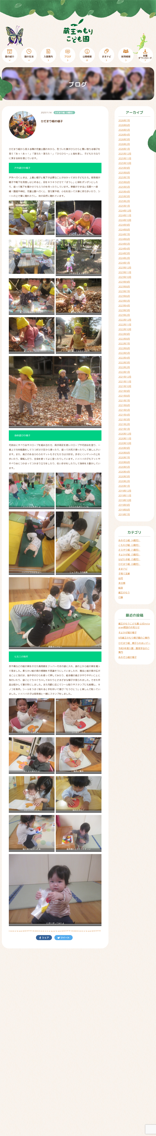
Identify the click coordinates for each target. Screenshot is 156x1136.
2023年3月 (124, 310)
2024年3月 (124, 253)
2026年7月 (124, 120)
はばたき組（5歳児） (129, 559)
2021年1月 (124, 429)
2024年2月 (124, 258)
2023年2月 (124, 315)
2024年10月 (124, 220)
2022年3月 (124, 362)
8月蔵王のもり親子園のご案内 (133, 637)
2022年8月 (124, 338)
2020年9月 (124, 448)
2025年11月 (124, 158)
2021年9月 (124, 391)
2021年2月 (124, 424)
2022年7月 (124, 343)
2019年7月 (124, 514)
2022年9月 (124, 334)
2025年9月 (124, 168)
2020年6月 (124, 462)
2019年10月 (124, 500)
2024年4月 (124, 248)
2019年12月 (124, 490)
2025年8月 (124, 172)
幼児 (120, 578)
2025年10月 (124, 163)
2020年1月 (124, 486)
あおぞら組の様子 (127, 657)
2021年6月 (124, 405)
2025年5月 (124, 187)
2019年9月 (124, 505)
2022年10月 (124, 329)
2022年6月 (124, 348)
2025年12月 (124, 153)
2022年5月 (124, 353)
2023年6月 (124, 296)
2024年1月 (124, 262)
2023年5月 (124, 300)
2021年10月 (124, 386)
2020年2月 (124, 481)
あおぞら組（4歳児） (129, 540)
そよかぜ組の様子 (127, 632)
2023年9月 (124, 281)
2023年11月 (124, 272)
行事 (120, 597)
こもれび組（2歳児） (129, 545)
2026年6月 (124, 125)
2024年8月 (124, 229)
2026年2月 (124, 144)
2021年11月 (124, 381)
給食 (120, 587)
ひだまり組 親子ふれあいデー (134, 643)
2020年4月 (124, 471)
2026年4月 (124, 134)
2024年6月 (124, 239)
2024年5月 (124, 243)
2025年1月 (124, 206)
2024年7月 (124, 234)
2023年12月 (124, 267)
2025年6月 (124, 182)
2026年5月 (124, 130)
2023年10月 (124, 277)
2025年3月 (124, 196)
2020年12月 (124, 433)
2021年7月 (124, 400)
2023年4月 (124, 305)
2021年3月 (124, 419)
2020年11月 (124, 438)
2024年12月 (124, 210)
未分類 (121, 583)
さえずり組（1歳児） (129, 549)
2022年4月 (124, 357)
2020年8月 (124, 452)
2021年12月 (124, 376)
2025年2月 (124, 201)
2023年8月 (124, 286)
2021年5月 (124, 410)
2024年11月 (124, 215)
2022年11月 (124, 324)
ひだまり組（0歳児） (64, 112)
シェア (45, 937)
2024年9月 (124, 224)
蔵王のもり (124, 592)
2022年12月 (124, 319)
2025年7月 (124, 177)
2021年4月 (124, 414)
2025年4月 (124, 191)
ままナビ (123, 568)
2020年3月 (124, 476)
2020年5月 (124, 467)
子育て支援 (124, 573)
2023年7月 (124, 291)
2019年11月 (124, 495)
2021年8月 (124, 395)
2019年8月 (124, 509)
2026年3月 (124, 139)
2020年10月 (124, 443)
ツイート (65, 937)
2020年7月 (124, 457)
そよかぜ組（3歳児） (129, 554)
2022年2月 (124, 367)
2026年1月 (124, 149)
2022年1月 (124, 372)
